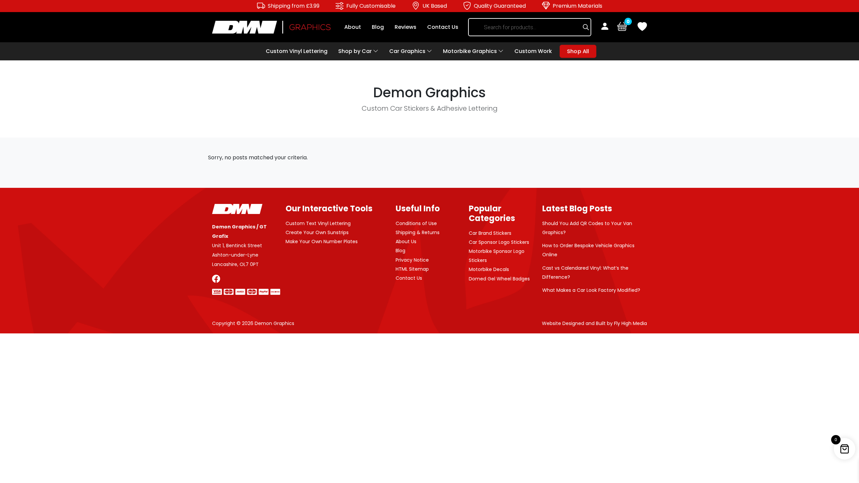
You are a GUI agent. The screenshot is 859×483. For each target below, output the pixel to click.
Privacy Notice (412, 260)
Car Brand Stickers (490, 233)
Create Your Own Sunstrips (317, 232)
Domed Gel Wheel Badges (499, 278)
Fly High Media (630, 323)
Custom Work (533, 51)
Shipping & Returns (418, 232)
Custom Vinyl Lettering (296, 51)
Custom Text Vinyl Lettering (318, 223)
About (352, 27)
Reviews (405, 27)
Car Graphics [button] (408, 51)
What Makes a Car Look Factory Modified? (591, 290)
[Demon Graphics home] (271, 27)
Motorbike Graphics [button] (470, 51)
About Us (406, 241)
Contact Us (442, 27)
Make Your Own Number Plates (322, 241)
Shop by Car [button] (355, 51)
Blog (378, 27)
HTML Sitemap (412, 269)
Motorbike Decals (489, 269)
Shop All (578, 51)
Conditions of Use (416, 223)
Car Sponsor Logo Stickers (499, 242)
